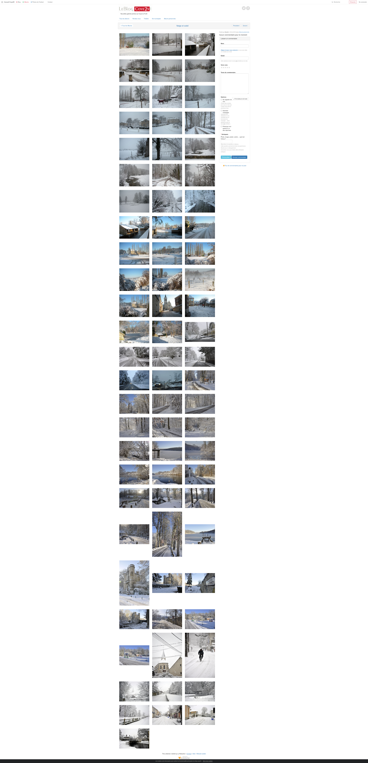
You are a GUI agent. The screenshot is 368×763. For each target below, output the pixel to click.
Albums (26, 2)
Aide (194, 754)
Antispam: (224, 134)
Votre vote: (224, 65)
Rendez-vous (137, 19)
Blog (19, 2)
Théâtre (146, 19)
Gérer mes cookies (208, 761)
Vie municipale (156, 19)
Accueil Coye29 (9, 2)
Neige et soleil (182, 25)
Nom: (222, 43)
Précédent (236, 26)
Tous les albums (124, 19)
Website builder (201, 754)
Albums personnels (170, 19)
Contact (50, 2)
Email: (223, 56)
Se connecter (363, 2)
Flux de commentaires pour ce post (235, 166)
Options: (224, 97)
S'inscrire (353, 2)
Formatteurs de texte (240, 99)
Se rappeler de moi (227, 100)
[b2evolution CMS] (184, 757)
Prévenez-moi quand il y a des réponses (227, 128)
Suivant (245, 26)
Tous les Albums (127, 26)
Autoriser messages (226, 111)
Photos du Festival (38, 2)
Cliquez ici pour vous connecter (229, 50)
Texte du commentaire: (228, 72)
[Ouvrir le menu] (2, 2)
